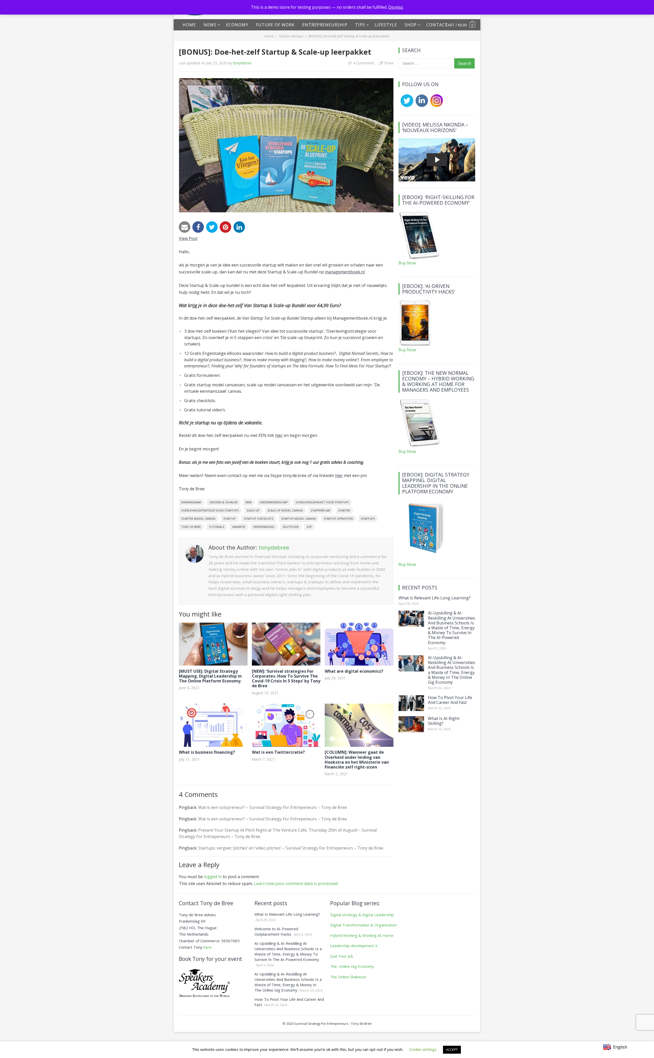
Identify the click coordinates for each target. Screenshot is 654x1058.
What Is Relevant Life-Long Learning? (435, 598)
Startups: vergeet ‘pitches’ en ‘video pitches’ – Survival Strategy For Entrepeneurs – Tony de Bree (290, 848)
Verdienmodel (264, 527)
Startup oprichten (338, 518)
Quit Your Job (341, 956)
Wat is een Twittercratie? (278, 752)
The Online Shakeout (348, 976)
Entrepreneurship (324, 25)
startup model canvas (298, 518)
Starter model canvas (198, 518)
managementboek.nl (345, 272)
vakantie (238, 527)
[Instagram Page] (435, 105)
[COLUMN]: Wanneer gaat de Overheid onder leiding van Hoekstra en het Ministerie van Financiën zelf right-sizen (357, 759)
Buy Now (407, 263)
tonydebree (242, 63)
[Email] (184, 227)
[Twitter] (212, 227)
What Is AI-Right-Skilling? (444, 721)
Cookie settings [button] (423, 1049)
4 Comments (363, 63)
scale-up (253, 510)
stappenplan (320, 510)
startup (229, 518)
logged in (213, 876)
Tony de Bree (191, 527)
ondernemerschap (274, 502)
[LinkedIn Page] (420, 105)
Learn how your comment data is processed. (296, 883)
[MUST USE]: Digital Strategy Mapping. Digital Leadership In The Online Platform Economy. (210, 676)
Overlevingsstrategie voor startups (210, 510)
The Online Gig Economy (352, 966)
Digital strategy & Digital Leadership (362, 914)
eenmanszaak (191, 502)
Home (189, 25)
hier (279, 435)
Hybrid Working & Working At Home (361, 935)
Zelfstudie (291, 527)
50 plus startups (291, 36)
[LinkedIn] (239, 227)
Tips (360, 25)
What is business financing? (207, 752)
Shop (411, 25)
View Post (188, 238)
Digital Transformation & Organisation (363, 924)
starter (344, 510)
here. (207, 947)
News (210, 25)
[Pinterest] (225, 227)
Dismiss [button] (395, 7)
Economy (237, 25)
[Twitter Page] (406, 105)
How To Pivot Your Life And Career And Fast (450, 700)
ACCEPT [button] (452, 1049)
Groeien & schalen (223, 502)
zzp (309, 527)
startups (368, 518)
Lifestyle (386, 25)
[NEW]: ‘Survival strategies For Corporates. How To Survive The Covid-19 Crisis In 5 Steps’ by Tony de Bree (286, 678)
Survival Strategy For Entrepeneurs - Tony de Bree (333, 1023)
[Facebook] (198, 227)
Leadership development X (354, 945)
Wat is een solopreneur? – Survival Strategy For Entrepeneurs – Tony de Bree (272, 807)
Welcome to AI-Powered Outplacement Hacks (276, 931)
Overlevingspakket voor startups (322, 502)
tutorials (216, 527)
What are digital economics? (354, 671)
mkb (249, 502)
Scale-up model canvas (285, 510)
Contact (437, 25)
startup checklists (258, 518)
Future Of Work (275, 25)
